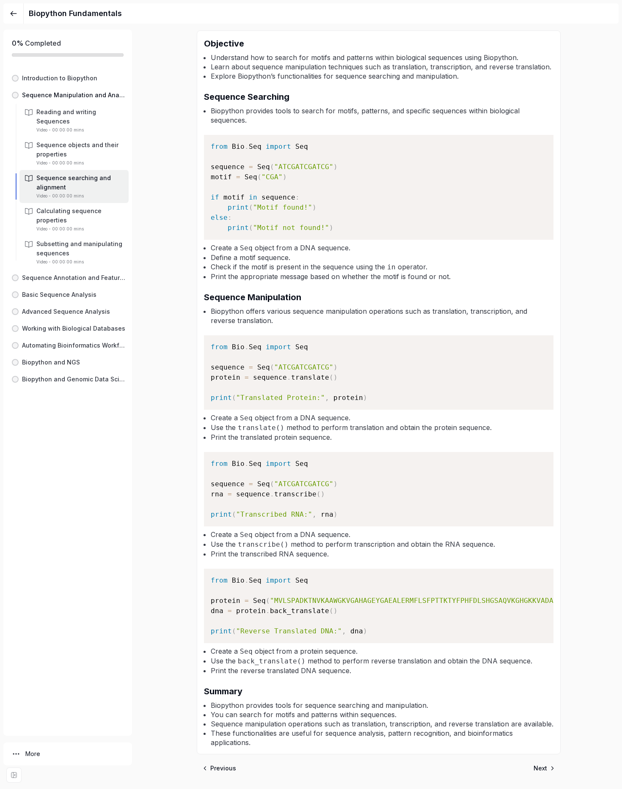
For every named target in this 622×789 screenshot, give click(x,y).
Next (540, 768)
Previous (223, 768)
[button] (68, 78)
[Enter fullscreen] (14, 775)
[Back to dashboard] (14, 13)
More (32, 753)
